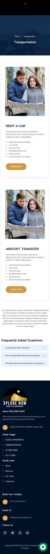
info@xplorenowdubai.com (20, 517)
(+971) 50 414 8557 (17, 501)
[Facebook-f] (5, 532)
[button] (25, 3)
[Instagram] (20, 532)
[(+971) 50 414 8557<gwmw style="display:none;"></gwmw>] (5, 502)
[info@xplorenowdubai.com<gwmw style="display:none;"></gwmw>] (5, 518)
